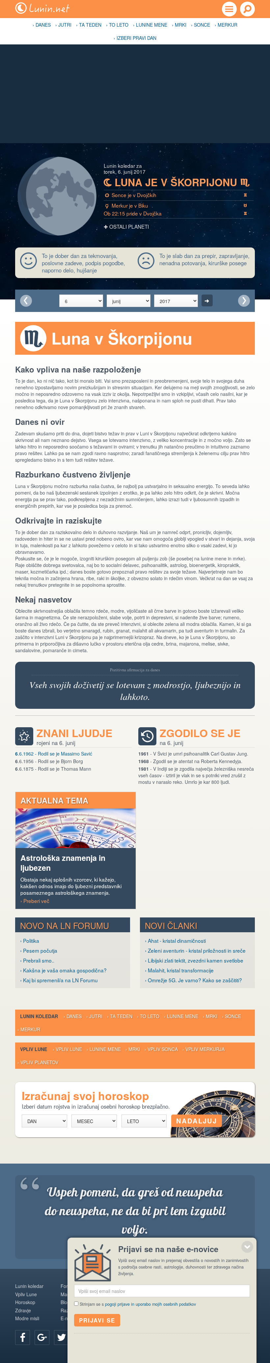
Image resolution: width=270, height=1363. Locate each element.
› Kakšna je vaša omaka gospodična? (63, 970)
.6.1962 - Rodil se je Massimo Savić (53, 753)
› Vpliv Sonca (161, 1049)
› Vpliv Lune (67, 1049)
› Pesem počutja (38, 950)
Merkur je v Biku (176, 205)
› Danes (42, 24)
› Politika (29, 940)
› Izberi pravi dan (135, 38)
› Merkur (226, 24)
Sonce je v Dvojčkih (176, 194)
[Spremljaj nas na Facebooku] (22, 1337)
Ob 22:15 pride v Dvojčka (175, 213)
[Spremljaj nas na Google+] (42, 1337)
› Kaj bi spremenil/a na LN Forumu (59, 980)
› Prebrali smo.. (37, 960)
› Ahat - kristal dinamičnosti (175, 940)
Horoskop (25, 1302)
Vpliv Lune (26, 1294)
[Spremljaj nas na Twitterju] (61, 1337)
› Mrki (179, 24)
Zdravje (23, 1310)
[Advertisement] (135, 94)
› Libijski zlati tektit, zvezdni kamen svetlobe (194, 960)
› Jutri (63, 24)
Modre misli (27, 1318)
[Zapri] (247, 1247)
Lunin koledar (29, 1286)
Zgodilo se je (200, 733)
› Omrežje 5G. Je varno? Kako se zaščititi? (193, 980)
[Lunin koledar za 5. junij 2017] (26, 301)
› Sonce (200, 24)
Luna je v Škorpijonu (177, 182)
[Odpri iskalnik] (247, 9)
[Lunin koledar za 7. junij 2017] (244, 301)
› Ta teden (88, 24)
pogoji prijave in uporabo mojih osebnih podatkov (150, 1304)
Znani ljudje (74, 733)
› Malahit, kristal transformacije (179, 970)
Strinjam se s (138, 1304)
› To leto (117, 24)
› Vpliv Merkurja (203, 1049)
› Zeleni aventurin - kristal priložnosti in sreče (195, 950)
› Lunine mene (150, 24)
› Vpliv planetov (37, 1062)
